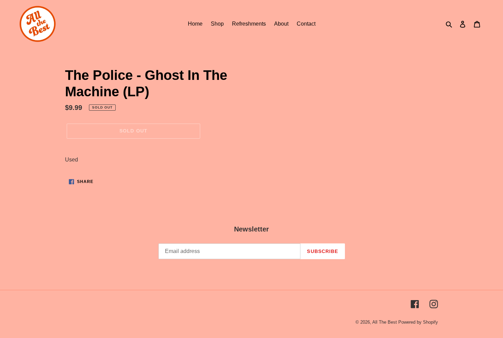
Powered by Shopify (418, 322)
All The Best (384, 322)
